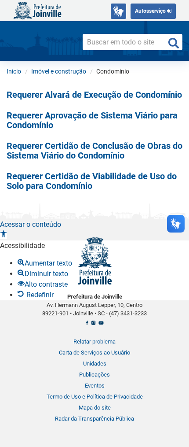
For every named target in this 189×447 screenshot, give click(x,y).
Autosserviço (151, 11)
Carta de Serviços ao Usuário (94, 352)
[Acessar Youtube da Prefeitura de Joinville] (100, 325)
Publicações (94, 374)
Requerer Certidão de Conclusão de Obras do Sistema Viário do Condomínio (94, 150)
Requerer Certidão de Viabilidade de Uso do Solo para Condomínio (92, 181)
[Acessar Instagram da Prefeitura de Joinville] (93, 325)
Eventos (95, 385)
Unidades (94, 363)
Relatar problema (94, 341)
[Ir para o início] (37, 10)
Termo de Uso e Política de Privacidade (95, 396)
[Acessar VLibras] (118, 11)
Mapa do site (95, 407)
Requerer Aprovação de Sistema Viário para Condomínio (92, 120)
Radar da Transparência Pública (94, 418)
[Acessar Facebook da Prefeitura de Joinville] (87, 325)
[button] (3, 235)
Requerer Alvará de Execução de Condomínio (94, 94)
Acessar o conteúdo (30, 224)
